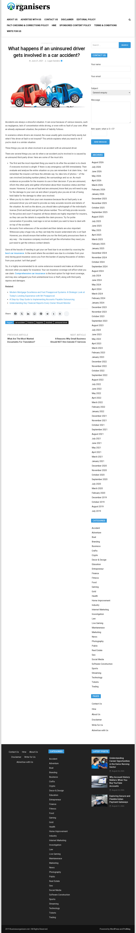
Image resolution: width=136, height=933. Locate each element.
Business (96, 546)
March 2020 (97, 488)
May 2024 (96, 284)
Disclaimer (67, 19)
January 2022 (98, 411)
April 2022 (96, 398)
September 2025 (99, 212)
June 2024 (97, 280)
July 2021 (96, 438)
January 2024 (98, 303)
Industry (95, 605)
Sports (95, 668)
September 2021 (99, 429)
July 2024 (96, 275)
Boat (94, 537)
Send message (100, 142)
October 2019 (98, 502)
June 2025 (97, 226)
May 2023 (96, 339)
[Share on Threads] (60, 313)
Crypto (95, 555)
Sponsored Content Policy (75, 25)
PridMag (126, 929)
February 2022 (98, 407)
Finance (30, 322)
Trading (95, 686)
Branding (96, 541)
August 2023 (98, 325)
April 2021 (96, 452)
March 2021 (97, 456)
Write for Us (14, 31)
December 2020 (99, 466)
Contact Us (51, 19)
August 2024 (98, 271)
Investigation (98, 614)
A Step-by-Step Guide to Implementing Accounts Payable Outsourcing (42, 299)
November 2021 (99, 420)
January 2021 (98, 461)
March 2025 (97, 239)
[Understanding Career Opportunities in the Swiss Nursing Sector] (99, 768)
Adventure (96, 532)
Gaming (95, 587)
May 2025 (96, 230)
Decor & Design (99, 560)
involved (49, 322)
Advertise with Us (31, 19)
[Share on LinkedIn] (28, 313)
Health (95, 596)
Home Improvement (101, 600)
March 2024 (97, 293)
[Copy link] (66, 313)
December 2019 (99, 497)
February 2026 (98, 189)
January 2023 (98, 357)
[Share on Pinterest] (40, 313)
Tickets (95, 682)
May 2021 (96, 447)
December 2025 (99, 198)
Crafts (94, 550)
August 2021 (98, 434)
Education (96, 564)
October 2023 (98, 316)
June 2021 (97, 443)
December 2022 (99, 361)
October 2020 (98, 475)
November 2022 (99, 366)
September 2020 (99, 479)
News (94, 636)
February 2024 (98, 298)
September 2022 (99, 375)
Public (95, 646)
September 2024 (99, 266)
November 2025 (99, 203)
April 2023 (96, 343)
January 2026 (98, 194)
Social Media (98, 659)
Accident (96, 528)
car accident (20, 322)
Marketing (96, 632)
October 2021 (98, 425)
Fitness (95, 578)
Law (94, 618)
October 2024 (98, 262)
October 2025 (98, 207)
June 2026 (97, 171)
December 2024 (99, 253)
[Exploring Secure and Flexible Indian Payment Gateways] (99, 806)
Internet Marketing (100, 609)
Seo (93, 655)
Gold (94, 591)
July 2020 (96, 484)
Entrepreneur (98, 569)
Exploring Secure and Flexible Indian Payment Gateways (119, 799)
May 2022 (96, 393)
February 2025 (98, 244)
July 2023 (96, 330)
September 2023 (99, 321)
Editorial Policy (86, 19)
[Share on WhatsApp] (34, 313)
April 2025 (96, 235)
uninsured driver (61, 322)
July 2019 (96, 511)
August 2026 (98, 162)
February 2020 (98, 493)
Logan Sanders (53, 61)
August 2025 (98, 216)
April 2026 (96, 180)
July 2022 (96, 384)
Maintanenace (98, 627)
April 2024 (96, 289)
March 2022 (97, 402)
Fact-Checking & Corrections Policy (28, 25)
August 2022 (98, 379)
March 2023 (97, 348)
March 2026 (97, 185)
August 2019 (98, 506)
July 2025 (96, 221)
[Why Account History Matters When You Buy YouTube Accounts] (99, 787)
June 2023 (97, 334)
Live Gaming (97, 623)
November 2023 (99, 312)
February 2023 (98, 352)
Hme (54, 25)
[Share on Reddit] (47, 313)
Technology (97, 677)
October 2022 (98, 370)
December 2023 (99, 307)
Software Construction (102, 664)
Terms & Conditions (105, 25)
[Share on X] (21, 313)
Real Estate (97, 650)
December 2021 (99, 416)
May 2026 (96, 176)
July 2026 (96, 167)
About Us (12, 19)
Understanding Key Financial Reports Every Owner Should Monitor (40, 303)
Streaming (96, 673)
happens (39, 322)
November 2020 (99, 470)
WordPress (114, 929)
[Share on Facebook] (15, 313)
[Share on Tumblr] (53, 313)
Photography (98, 641)
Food (94, 582)
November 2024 (99, 257)
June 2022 (97, 389)
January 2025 (98, 248)
